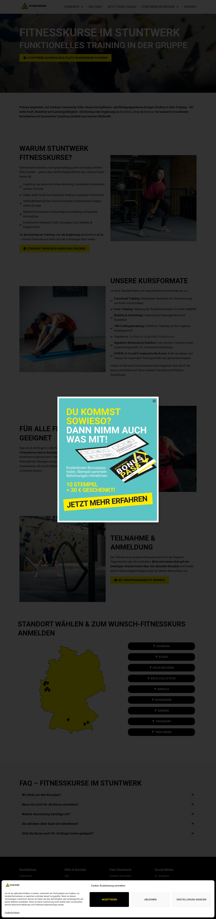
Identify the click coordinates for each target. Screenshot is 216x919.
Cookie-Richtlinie (12, 913)
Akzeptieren (109, 899)
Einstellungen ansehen (191, 899)
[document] (108, 459)
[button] (154, 401)
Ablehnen (150, 899)
